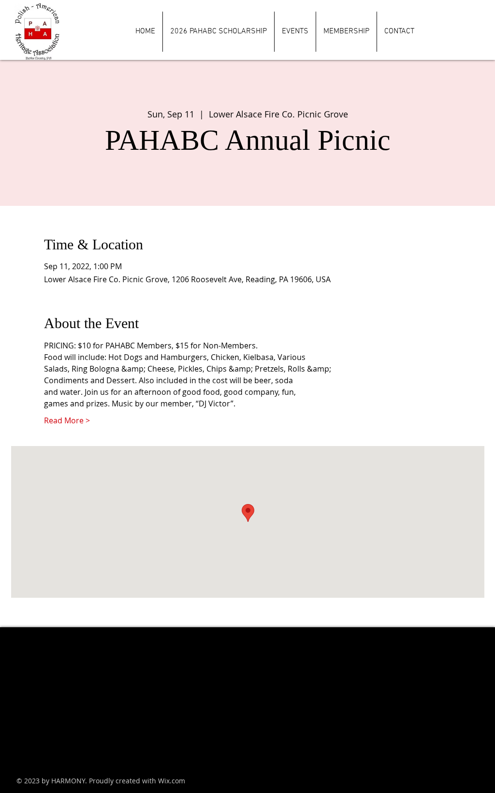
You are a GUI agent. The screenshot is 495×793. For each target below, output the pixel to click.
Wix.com (171, 780)
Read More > (67, 420)
